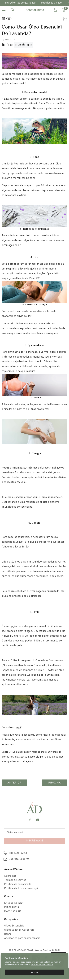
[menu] (3, 10)
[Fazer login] (55, 10)
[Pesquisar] (13, 10)
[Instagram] (37, 819)
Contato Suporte (19, 859)
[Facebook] (29, 819)
